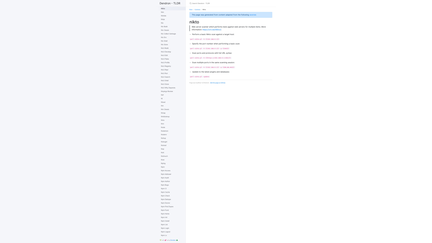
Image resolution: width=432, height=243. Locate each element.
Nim (162, 12)
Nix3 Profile (165, 62)
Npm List (164, 224)
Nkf (162, 95)
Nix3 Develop (166, 52)
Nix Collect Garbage (168, 34)
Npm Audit (165, 178)
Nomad (163, 145)
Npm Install (165, 221)
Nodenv (164, 134)
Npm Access (165, 170)
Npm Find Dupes (167, 206)
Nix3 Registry (166, 66)
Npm (163, 167)
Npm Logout (165, 232)
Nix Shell (164, 41)
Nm (162, 106)
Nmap (163, 113)
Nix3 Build (165, 48)
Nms (162, 120)
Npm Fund (165, 210)
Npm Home (165, 214)
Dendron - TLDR (170, 3)
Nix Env (164, 37)
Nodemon (164, 131)
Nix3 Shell (164, 80)
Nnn (162, 124)
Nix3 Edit (164, 55)
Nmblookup (165, 116)
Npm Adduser (166, 174)
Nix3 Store (165, 84)
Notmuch (164, 156)
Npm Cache (165, 192)
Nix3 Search (165, 77)
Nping (163, 163)
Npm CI (164, 188)
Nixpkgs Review (167, 91)
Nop (162, 149)
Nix (162, 23)
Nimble (163, 16)
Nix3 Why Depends (168, 88)
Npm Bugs (165, 185)
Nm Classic (165, 109)
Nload (163, 102)
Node (163, 127)
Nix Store (164, 44)
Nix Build (164, 26)
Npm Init (164, 217)
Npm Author (165, 181)
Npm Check (165, 196)
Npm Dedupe (166, 199)
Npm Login (165, 228)
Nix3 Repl (164, 70)
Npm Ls (164, 235)
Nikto (163, 8)
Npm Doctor (165, 203)
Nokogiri (164, 142)
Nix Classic (165, 30)
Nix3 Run (164, 73)
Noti (162, 152)
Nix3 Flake (165, 59)
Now (162, 160)
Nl (162, 98)
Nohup (163, 138)
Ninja (163, 19)
